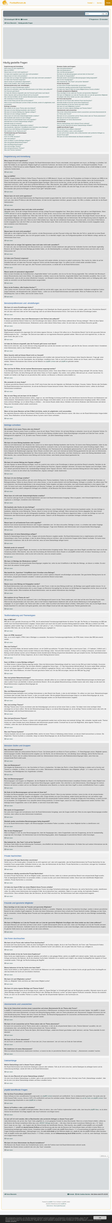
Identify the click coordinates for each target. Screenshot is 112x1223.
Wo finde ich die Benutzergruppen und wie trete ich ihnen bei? (75, 74)
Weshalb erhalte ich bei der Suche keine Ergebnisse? (73, 102)
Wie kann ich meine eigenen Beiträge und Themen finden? (74, 108)
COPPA (6, 213)
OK (100, 1218)
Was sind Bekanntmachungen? (13, 144)
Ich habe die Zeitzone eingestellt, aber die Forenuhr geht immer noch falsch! (26, 93)
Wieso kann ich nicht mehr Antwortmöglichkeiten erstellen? (21, 116)
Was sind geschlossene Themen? (14, 148)
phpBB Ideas (95, 1109)
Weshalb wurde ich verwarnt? (13, 123)
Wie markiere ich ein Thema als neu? (15, 131)
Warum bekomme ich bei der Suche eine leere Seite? (73, 104)
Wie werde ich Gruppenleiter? (66, 76)
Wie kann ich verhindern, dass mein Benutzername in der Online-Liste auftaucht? (28, 89)
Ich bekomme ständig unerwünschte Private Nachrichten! (74, 87)
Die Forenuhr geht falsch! (11, 91)
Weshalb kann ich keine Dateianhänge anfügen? (18, 121)
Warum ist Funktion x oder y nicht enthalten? (70, 131)
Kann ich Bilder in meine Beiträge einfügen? (17, 140)
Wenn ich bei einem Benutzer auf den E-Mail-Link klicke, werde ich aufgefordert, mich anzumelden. (29, 103)
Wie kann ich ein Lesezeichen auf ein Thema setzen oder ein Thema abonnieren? (81, 116)
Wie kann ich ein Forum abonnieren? (68, 118)
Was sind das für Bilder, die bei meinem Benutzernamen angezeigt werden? (26, 97)
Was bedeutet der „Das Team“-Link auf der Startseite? (73, 81)
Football (90, 3)
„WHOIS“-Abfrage (44, 1123)
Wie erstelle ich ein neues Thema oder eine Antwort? (20, 108)
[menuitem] (17, 19)
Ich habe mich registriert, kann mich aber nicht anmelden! (21, 74)
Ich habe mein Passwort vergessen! (14, 79)
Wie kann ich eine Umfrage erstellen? (15, 114)
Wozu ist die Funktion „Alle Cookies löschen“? (18, 83)
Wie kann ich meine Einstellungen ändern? (17, 87)
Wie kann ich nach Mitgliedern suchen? (68, 106)
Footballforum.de (18, 2)
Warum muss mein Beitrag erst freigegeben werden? (20, 129)
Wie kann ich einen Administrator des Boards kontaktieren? (74, 136)
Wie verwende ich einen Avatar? (13, 99)
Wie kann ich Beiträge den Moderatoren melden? (18, 125)
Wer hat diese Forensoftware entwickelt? (69, 129)
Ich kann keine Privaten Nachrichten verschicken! (71, 85)
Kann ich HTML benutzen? (12, 136)
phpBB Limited (50, 361)
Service (99, 3)
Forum (108, 3)
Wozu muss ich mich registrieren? (14, 68)
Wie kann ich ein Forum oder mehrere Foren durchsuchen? (74, 100)
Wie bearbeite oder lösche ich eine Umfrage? (17, 118)
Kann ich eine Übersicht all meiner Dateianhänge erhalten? (74, 125)
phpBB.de (64, 361)
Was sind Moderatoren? (64, 70)
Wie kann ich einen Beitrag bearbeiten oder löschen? (20, 110)
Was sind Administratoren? (65, 68)
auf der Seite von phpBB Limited (92, 1098)
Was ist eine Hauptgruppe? (65, 79)
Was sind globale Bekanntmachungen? (16, 142)
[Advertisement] (56, 43)
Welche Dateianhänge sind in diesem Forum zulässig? (73, 123)
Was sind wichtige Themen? (12, 146)
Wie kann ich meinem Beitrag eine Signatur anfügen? (20, 112)
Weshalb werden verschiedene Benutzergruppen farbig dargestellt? (77, 78)
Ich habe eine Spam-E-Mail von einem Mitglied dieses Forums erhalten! (78, 89)
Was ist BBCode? (9, 135)
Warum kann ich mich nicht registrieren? (16, 72)
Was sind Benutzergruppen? (65, 72)
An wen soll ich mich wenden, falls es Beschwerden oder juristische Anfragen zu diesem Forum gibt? (80, 134)
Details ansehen (11, 1221)
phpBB (50, 1202)
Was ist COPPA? (9, 70)
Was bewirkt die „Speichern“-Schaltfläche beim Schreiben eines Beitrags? (26, 127)
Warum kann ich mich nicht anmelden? (15, 76)
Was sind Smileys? (10, 138)
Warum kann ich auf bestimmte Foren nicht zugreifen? (20, 119)
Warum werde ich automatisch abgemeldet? (17, 81)
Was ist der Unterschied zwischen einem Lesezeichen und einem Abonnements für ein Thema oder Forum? (81, 113)
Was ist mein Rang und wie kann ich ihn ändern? (18, 100)
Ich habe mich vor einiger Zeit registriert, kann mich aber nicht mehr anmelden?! (28, 78)
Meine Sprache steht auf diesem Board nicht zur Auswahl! (21, 95)
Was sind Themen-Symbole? (12, 150)
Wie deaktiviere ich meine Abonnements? (69, 119)
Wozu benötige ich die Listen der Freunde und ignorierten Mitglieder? (77, 93)
